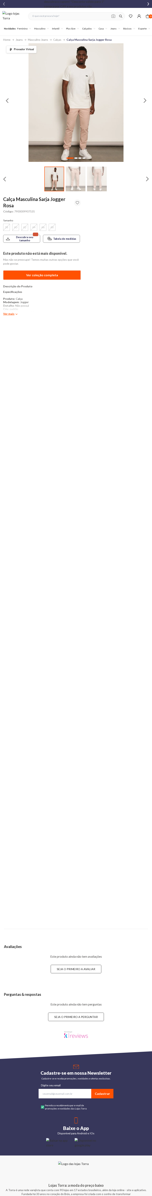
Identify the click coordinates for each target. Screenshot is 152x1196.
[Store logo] (13, 16)
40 (15, 227)
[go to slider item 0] (54, 179)
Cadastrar (102, 1093)
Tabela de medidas (64, 238)
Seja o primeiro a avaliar (76, 969)
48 (52, 227)
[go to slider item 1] (76, 179)
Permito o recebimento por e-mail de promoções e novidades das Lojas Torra (66, 1107)
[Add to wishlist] (77, 202)
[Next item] (148, 4)
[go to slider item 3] (84, 158)
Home (6, 39)
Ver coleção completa (42, 275)
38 (6, 227)
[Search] (120, 16)
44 (33, 227)
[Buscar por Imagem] (113, 16)
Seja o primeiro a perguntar (76, 1017)
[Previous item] (4, 4)
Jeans (19, 39)
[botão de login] (139, 16)
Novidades (10, 28)
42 (24, 227)
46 (43, 227)
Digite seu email (51, 1085)
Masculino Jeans (38, 39)
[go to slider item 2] (97, 179)
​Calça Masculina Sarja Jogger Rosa (89, 39)
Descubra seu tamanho (24, 239)
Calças (57, 39)
